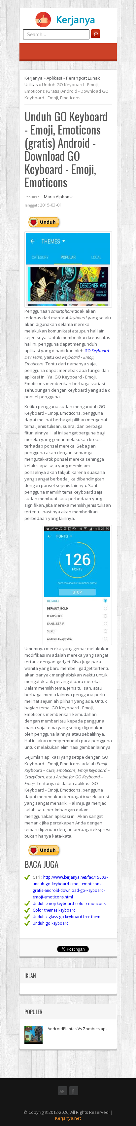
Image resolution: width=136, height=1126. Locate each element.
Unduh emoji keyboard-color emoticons (69, 903)
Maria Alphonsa (59, 196)
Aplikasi (54, 78)
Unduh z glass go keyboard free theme (67, 917)
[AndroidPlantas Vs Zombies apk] (33, 1035)
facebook (73, 1094)
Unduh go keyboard (51, 923)
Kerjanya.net (68, 1118)
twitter (62, 1094)
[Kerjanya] (68, 26)
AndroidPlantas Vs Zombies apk (78, 1028)
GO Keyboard (97, 351)
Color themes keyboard (54, 910)
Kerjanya (33, 78)
